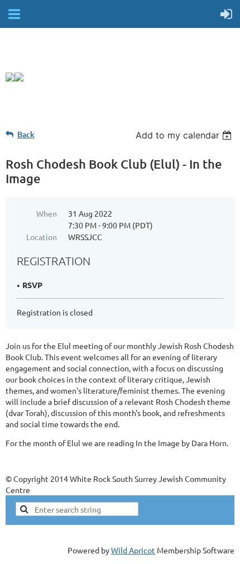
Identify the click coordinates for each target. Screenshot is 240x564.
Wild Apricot (133, 550)
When (46, 213)
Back (26, 134)
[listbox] (185, 135)
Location (41, 237)
